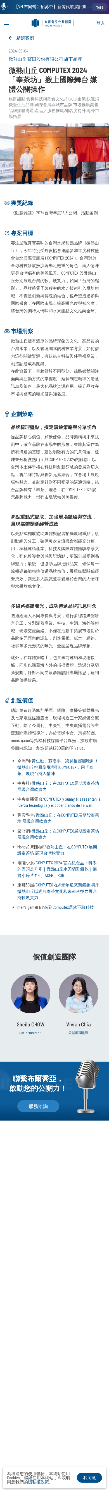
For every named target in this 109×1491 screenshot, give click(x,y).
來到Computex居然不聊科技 (69, 907)
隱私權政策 (38, 1481)
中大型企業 (75, 98)
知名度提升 (75, 110)
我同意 (89, 1477)
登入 (100, 22)
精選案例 (25, 38)
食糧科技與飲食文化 (45, 98)
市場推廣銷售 (85, 104)
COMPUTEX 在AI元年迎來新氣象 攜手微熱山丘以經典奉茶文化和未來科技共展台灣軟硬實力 (58, 891)
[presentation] (104, 153)
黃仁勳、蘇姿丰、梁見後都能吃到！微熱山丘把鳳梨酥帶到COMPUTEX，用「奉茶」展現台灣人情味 (58, 767)
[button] (46, 179)
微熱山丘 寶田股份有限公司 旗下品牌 (45, 58)
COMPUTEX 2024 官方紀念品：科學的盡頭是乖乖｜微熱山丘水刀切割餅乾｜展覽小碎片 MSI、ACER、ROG (57, 869)
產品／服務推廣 (49, 110)
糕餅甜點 (17, 98)
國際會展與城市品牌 (53, 104)
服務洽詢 (38, 1106)
